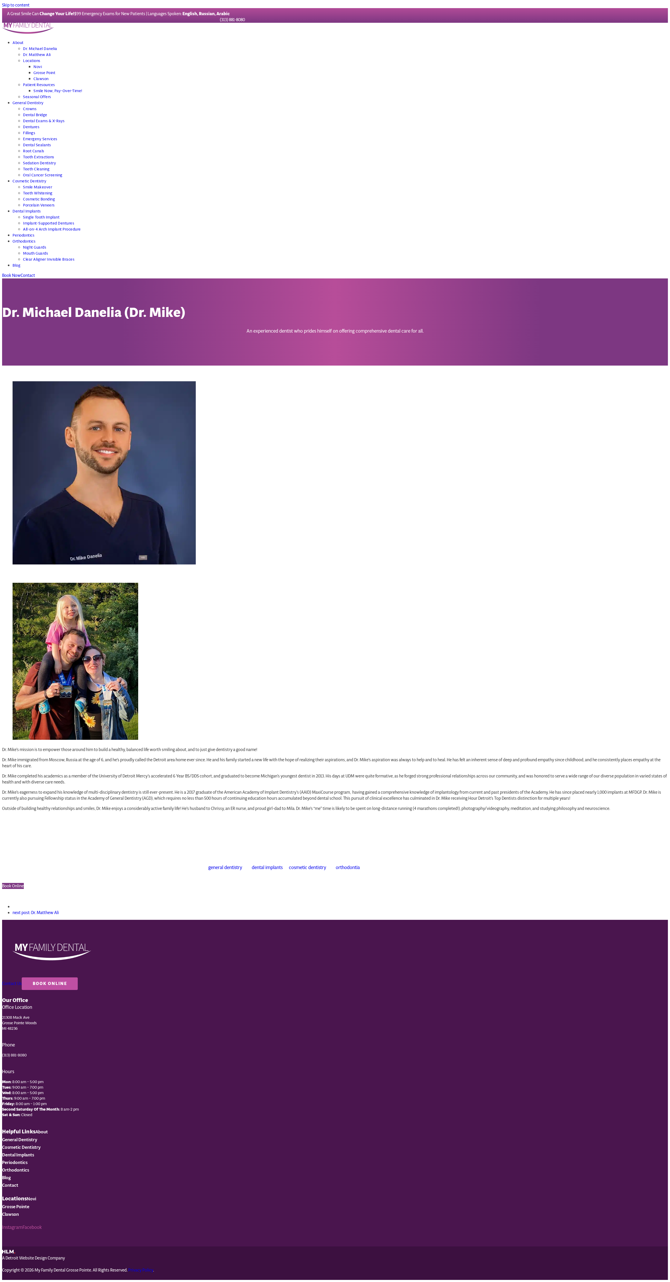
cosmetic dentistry (307, 867)
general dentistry (225, 867)
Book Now (11, 275)
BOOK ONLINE (50, 984)
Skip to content (16, 5)
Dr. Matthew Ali (36, 913)
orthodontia (348, 867)
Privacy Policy (140, 1270)
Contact (28, 275)
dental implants (267, 867)
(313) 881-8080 (232, 20)
